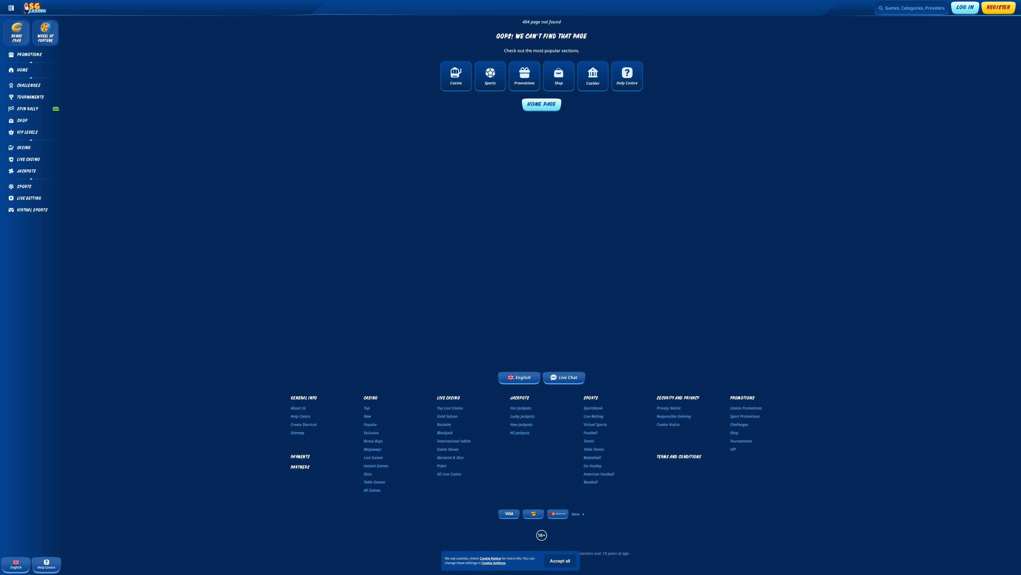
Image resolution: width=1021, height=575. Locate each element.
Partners (300, 467)
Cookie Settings (494, 563)
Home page (541, 104)
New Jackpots (521, 424)
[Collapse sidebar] (11, 8)
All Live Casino (449, 474)
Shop (734, 432)
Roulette (444, 424)
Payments (300, 456)
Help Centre (300, 416)
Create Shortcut (304, 424)
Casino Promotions (746, 407)
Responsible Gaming (674, 416)
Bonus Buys (373, 440)
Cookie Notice (668, 424)
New (367, 416)
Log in (965, 7)
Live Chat (568, 377)
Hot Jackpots (520, 407)
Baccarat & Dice (450, 457)
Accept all (560, 561)
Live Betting (593, 416)
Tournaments (741, 440)
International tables (454, 440)
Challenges (739, 424)
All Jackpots (519, 432)
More (576, 514)
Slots (368, 474)
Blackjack (445, 432)
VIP (733, 449)
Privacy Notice (669, 407)
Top (367, 407)
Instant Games (376, 465)
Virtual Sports (595, 424)
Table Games (374, 481)
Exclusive (371, 432)
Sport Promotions (745, 416)
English (523, 377)
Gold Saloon (447, 416)
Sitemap (297, 432)
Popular (370, 424)
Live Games (373, 457)
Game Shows (447, 449)
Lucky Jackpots (522, 416)
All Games (372, 490)
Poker (442, 465)
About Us (298, 407)
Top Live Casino (450, 407)
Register (998, 7)
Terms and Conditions (679, 456)
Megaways (372, 449)
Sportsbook (593, 407)
